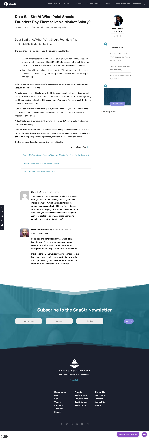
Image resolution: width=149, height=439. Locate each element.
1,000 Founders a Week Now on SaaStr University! (41, 163)
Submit (129, 321)
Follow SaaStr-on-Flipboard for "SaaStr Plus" (39, 172)
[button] (4, 436)
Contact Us (100, 402)
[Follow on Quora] (77, 424)
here (89, 147)
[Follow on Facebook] (61, 424)
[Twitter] (117, 36)
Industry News (109, 111)
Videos (57, 402)
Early (48, 27)
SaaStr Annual (80, 395)
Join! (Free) (137, 4)
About (107, 4)
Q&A (64, 27)
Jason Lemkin (24, 27)
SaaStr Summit (81, 399)
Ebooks (57, 412)
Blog (56, 399)
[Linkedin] (114, 36)
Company (99, 399)
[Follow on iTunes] (87, 424)
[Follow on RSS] (72, 424)
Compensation (38, 27)
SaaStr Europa (80, 402)
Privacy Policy (74, 380)
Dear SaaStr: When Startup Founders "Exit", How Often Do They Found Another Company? (56, 155)
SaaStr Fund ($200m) (53, 4)
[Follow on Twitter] (66, 424)
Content (78, 4)
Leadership (56, 27)
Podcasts (58, 405)
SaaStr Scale (80, 405)
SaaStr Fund (100, 395)
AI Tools (67, 4)
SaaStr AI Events (93, 4)
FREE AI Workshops (123, 4)
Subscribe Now (117, 104)
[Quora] (120, 36)
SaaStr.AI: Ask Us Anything (128, 434)
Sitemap (98, 405)
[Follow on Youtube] (82, 424)
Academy (58, 408)
